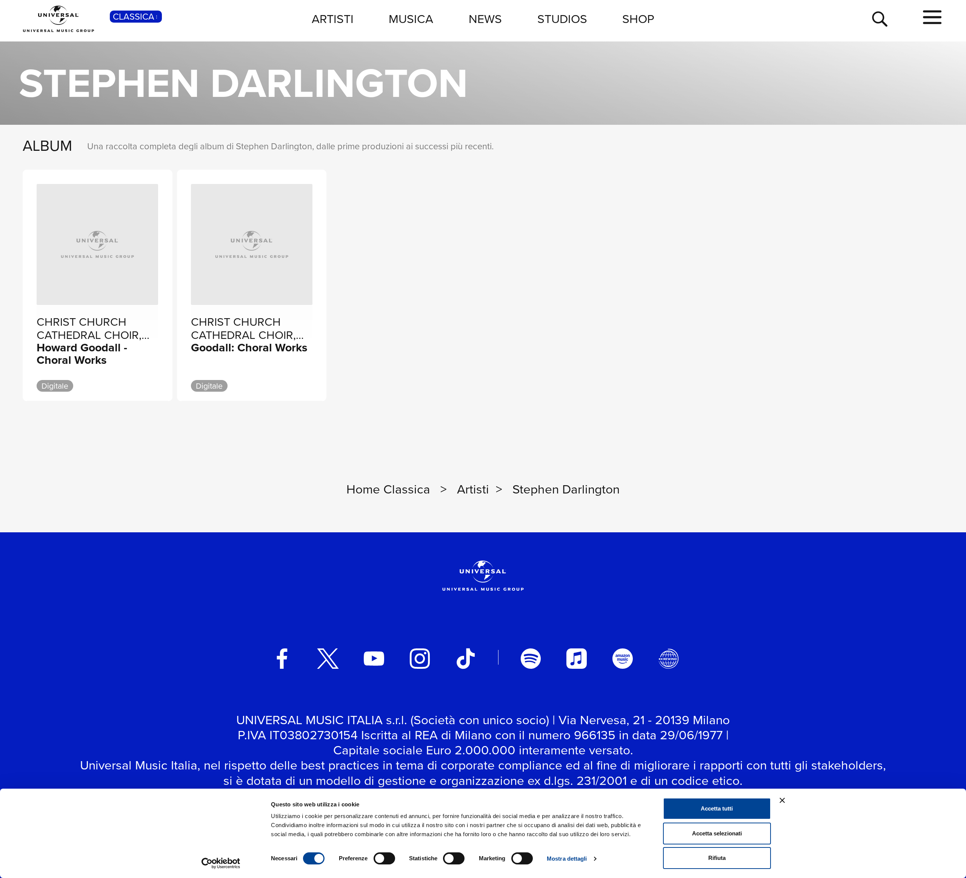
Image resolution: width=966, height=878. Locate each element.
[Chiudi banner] (782, 800)
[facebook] (282, 658)
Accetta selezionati (717, 833)
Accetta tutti (717, 808)
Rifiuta (717, 858)
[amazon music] (622, 658)
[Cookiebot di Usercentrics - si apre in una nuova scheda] (221, 863)
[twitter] (327, 658)
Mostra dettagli (567, 858)
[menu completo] (932, 17)
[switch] (384, 858)
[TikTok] (465, 658)
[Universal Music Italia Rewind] (668, 658)
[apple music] (576, 658)
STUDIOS (562, 19)
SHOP (638, 19)
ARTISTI (333, 19)
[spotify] (531, 658)
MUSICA (411, 19)
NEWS (485, 19)
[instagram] (420, 658)
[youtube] (374, 658)
